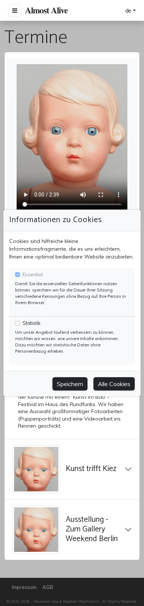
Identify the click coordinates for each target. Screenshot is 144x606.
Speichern (70, 384)
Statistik (32, 323)
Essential (33, 274)
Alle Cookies (114, 384)
